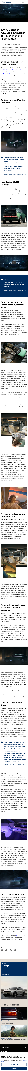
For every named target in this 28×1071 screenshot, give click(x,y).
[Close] (26, 1053)
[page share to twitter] (6, 950)
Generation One (7, 74)
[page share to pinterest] (11, 950)
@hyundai (18, 935)
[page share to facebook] (2, 950)
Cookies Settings (14, 1064)
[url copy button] (15, 950)
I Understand (14, 1068)
